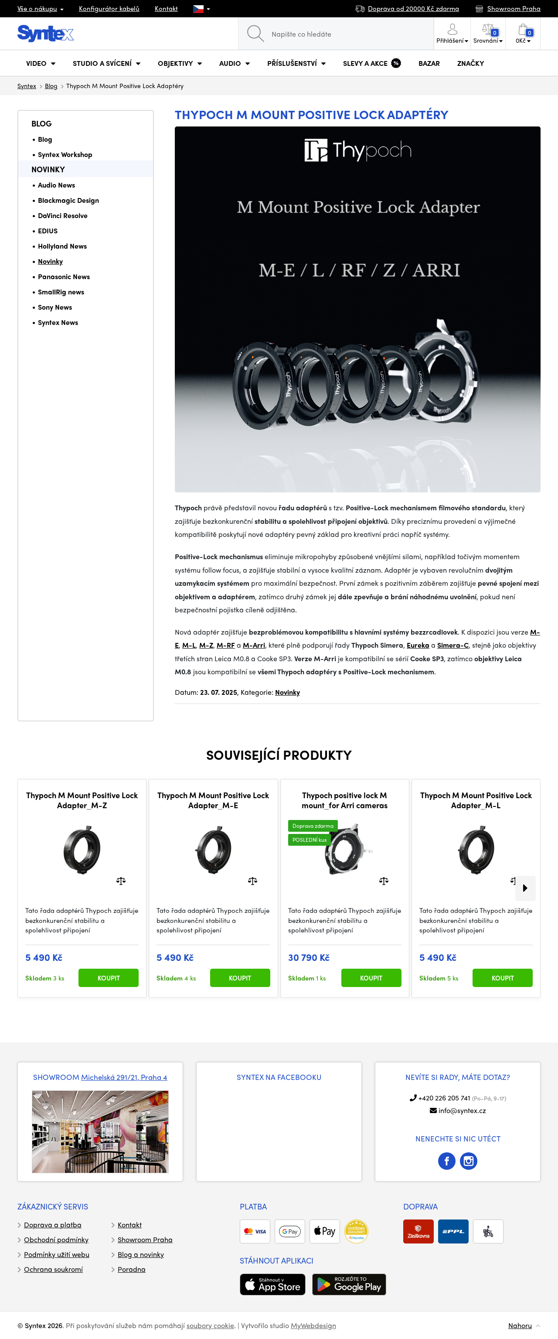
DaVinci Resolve (63, 215)
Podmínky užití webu (56, 1254)
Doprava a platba (53, 1224)
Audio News (56, 185)
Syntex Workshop (65, 154)
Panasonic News (64, 276)
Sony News (55, 307)
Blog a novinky (141, 1254)
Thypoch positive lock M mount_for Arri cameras (345, 800)
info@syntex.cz (462, 1110)
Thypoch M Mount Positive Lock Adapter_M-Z (82, 800)
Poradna (132, 1269)
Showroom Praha (145, 1239)
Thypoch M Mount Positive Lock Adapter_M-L (476, 800)
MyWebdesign (313, 1325)
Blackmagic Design (68, 200)
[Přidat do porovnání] (121, 880)
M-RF (226, 645)
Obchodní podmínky (56, 1239)
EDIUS (48, 230)
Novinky (48, 169)
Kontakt (166, 8)
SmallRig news (61, 292)
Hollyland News (62, 246)
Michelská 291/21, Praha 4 (124, 1077)
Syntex (26, 85)
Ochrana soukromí (53, 1269)
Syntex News (58, 322)
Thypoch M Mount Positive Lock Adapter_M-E (213, 800)
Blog (51, 85)
